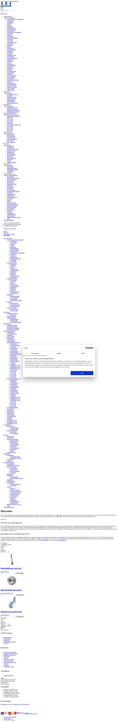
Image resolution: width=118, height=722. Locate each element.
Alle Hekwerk (7, 145)
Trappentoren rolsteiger (13, 80)
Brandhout (9, 96)
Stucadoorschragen (12, 84)
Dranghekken (10, 148)
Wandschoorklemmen (15, 354)
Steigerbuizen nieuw (12, 109)
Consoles (9, 35)
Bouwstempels (11, 135)
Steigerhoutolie (11, 101)
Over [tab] (83, 353)
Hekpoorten (10, 159)
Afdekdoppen (10, 332)
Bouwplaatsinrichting (9, 462)
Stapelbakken (10, 171)
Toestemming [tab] (35, 353)
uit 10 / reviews (10, 228)
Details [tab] (59, 353)
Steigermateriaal (8, 238)
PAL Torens (10, 140)
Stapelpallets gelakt (12, 168)
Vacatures (6, 665)
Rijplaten (9, 211)
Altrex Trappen (11, 90)
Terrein (9, 200)
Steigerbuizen (7, 323)
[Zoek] (1, 12)
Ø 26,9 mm (10, 117)
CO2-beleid (7, 656)
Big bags (9, 201)
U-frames (9, 172)
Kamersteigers (10, 78)
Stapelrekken (7, 453)
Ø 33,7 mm (10, 119)
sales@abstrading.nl (6, 1)
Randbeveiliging (11, 194)
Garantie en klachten (9, 659)
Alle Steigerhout (8, 93)
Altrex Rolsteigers (11, 75)
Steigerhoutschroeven (12, 103)
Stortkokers (10, 192)
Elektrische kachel (11, 184)
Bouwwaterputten (11, 203)
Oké (82, 373)
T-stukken (12, 362)
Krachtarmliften (11, 190)
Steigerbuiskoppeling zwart (14, 124)
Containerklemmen (12, 333)
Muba (8, 218)
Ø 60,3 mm (10, 123)
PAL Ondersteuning (12, 139)
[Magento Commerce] (6, 6)
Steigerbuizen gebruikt (12, 111)
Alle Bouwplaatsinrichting (10, 175)
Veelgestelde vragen (9, 666)
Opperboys (10, 54)
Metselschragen (11, 83)
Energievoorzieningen (12, 204)
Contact (6, 658)
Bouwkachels (10, 181)
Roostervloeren (11, 30)
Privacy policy (7, 718)
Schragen (9, 81)
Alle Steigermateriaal (9, 17)
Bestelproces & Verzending (11, 653)
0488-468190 (14, 1)
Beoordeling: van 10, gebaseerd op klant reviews (15, 704)
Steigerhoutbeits (11, 100)
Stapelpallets (10, 166)
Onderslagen (10, 20)
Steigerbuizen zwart (12, 107)
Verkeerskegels (11, 216)
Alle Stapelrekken (8, 165)
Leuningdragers (11, 339)
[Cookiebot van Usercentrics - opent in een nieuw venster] (86, 348)
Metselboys (10, 52)
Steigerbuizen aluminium (13, 110)
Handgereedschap (11, 207)
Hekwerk (6, 232)
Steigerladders (10, 36)
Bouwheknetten (11, 155)
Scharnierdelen (14, 359)
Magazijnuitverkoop (9, 220)
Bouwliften (10, 188)
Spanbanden (10, 213)
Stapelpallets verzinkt (12, 169)
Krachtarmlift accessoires (13, 191)
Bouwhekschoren (11, 158)
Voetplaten (9, 45)
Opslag (9, 161)
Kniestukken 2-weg (15, 365)
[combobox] (8, 10)
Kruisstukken (10, 338)
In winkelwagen (20, 573)
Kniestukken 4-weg (15, 368)
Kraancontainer (11, 208)
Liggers (9, 25)
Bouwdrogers (10, 182)
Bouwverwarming (11, 179)
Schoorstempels (11, 137)
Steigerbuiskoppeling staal (13, 116)
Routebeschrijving (8, 675)
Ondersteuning (7, 425)
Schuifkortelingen (11, 29)
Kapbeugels (13, 355)
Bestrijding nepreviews (9, 655)
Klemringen (10, 335)
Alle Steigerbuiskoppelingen (11, 114)
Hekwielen (10, 156)
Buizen (9, 46)
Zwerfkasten (10, 198)
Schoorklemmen (11, 341)
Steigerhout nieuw (11, 55)
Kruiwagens (10, 210)
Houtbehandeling (11, 98)
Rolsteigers (10, 74)
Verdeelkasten (10, 195)
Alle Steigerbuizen (8, 106)
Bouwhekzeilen (11, 153)
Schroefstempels (11, 136)
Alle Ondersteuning (9, 133)
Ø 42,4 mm (10, 120)
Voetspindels (10, 22)
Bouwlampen (10, 187)
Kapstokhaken (14, 357)
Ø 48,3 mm (10, 122)
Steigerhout (7, 312)
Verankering (10, 39)
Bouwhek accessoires (12, 149)
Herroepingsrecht (8, 661)
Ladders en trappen (12, 87)
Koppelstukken (11, 336)
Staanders (9, 23)
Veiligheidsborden (11, 162)
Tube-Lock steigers (12, 42)
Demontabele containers (13, 178)
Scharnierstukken (14, 361)
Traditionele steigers (12, 58)
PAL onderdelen (11, 142)
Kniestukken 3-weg (15, 367)
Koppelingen (10, 48)
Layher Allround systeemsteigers (15, 19)
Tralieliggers (10, 33)
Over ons (6, 663)
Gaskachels (10, 185)
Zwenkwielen (13, 370)
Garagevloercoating (12, 205)
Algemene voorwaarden (10, 652)
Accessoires (10, 41)
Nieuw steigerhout (11, 97)
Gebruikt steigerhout (12, 94)
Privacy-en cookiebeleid (10, 662)
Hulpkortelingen (11, 28)
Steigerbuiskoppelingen (10, 331)
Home (5, 231)
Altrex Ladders (11, 88)
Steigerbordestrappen (12, 38)
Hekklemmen (10, 152)
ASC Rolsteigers (11, 77)
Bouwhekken (10, 146)
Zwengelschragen (11, 85)
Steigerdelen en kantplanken (14, 32)
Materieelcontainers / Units (14, 217)
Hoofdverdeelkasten (12, 197)
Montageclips (13, 358)
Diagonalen (10, 26)
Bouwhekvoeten (11, 150)
